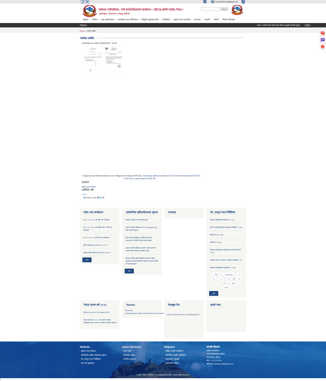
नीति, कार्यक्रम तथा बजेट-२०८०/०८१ (95, 245)
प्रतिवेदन (166, 19)
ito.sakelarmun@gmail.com (222, 364)
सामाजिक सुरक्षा (129, 355)
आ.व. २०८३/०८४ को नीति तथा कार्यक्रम (96, 220)
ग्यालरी (207, 19)
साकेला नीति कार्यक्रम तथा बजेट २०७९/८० (97, 253)
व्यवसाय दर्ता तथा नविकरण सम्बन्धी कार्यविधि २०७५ (226, 260)
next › (234, 283)
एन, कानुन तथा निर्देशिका (91, 359)
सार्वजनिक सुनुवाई (172, 359)
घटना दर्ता (127, 351)
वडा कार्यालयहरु (107, 19)
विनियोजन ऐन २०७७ (216, 235)
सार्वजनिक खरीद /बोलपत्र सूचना (93, 355)
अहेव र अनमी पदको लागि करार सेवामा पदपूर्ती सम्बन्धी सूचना (272, 25)
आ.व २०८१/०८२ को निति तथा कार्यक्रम (96, 238)
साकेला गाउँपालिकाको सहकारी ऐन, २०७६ (223, 268)
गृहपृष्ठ (85, 19)
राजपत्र (197, 19)
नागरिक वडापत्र (129, 359)
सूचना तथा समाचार (89, 187)
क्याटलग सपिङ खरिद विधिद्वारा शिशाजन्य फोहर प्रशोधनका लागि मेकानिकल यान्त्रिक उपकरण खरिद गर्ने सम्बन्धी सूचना (142, 261)
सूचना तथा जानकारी (182, 19)
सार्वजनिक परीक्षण (172, 363)
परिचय (94, 19)
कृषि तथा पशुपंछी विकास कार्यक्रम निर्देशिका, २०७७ (226, 227)
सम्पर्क (216, 19)
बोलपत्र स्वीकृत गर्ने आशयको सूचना (137, 220)
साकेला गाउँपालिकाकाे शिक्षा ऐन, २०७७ (222, 220)
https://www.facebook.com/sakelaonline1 (154, 313)
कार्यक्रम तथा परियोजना (128, 19)
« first (216, 275)
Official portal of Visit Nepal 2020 (96, 312)
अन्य (87, 260)
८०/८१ (84, 194)
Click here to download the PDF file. (140, 178)
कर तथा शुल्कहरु (87, 363)
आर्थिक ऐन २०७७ (215, 242)
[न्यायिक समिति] (92, 59)
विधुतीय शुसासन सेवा (150, 19)
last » (227, 288)
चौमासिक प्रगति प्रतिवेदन (175, 355)
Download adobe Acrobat (154, 176)
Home (82, 31)
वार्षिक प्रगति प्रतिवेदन (174, 351)
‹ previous (229, 275)
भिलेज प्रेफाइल (228, 19)
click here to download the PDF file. (184, 176)
